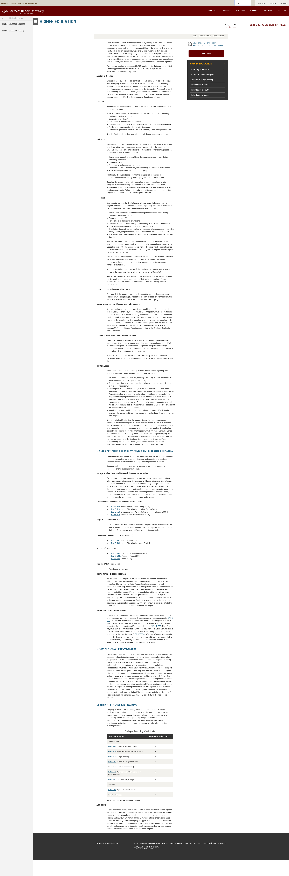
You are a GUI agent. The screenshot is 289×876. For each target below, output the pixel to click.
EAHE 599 (115, 559)
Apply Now (206, 53)
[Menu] (35, 21)
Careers (143, 843)
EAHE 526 (112, 780)
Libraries (4, 3)
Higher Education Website (200, 95)
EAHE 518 (112, 757)
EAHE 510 (115, 509)
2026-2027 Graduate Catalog (268, 24)
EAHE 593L (116, 556)
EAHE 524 (112, 762)
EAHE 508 (115, 506)
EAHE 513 (115, 512)
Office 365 (272, 3)
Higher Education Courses (13, 24)
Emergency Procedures (183, 843)
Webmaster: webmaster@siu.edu (107, 843)
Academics (240, 11)
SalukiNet (284, 3)
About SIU (212, 11)
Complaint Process (219, 843)
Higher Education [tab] (201, 63)
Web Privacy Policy (200, 843)
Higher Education (16, 18)
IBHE (209, 843)
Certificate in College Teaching (202, 80)
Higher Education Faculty (13, 30)
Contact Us (22, 3)
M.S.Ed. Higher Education (200, 70)
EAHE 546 (115, 553)
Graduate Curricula (205, 36)
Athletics (282, 11)
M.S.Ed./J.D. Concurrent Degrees (202, 75)
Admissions (226, 11)
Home (195, 36)
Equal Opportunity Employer (158, 843)
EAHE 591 (115, 540)
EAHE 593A (139, 634)
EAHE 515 (115, 515)
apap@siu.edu (230, 27)
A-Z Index (12, 3)
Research (268, 11)
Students (254, 11)
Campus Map (33, 3)
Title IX (171, 843)
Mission (136, 843)
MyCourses (261, 3)
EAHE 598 (115, 543)
